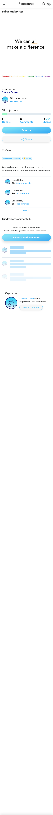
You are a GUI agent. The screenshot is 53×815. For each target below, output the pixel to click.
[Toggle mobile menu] (4, 3)
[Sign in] (49, 4)
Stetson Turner (26, 298)
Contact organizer (31, 307)
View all (26, 210)
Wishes (8, 150)
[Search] (43, 3)
